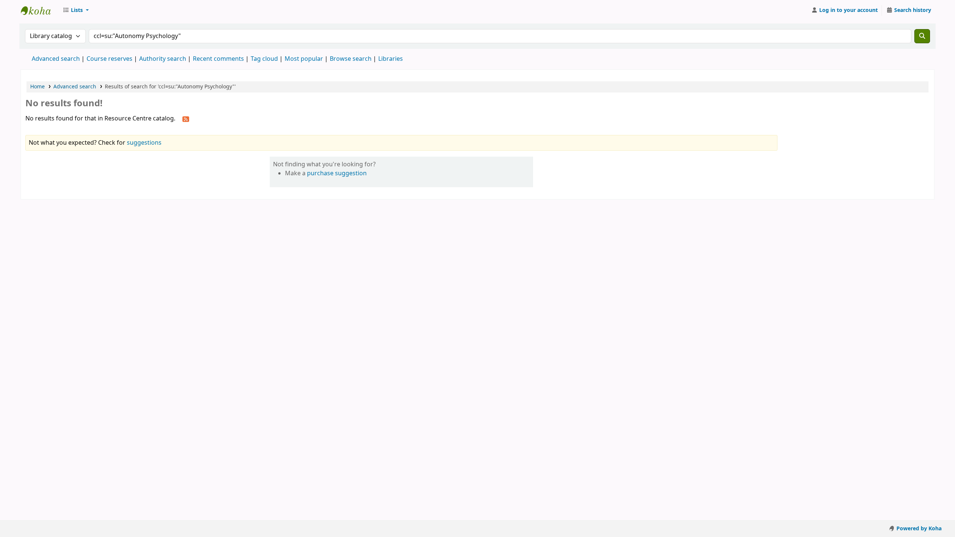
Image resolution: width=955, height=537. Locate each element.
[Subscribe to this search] (186, 119)
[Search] (922, 36)
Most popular (304, 58)
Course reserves (109, 58)
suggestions (144, 142)
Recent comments (218, 58)
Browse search (351, 58)
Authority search (162, 58)
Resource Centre (39, 10)
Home (37, 87)
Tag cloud (264, 58)
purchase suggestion (337, 173)
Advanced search (56, 58)
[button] (76, 10)
